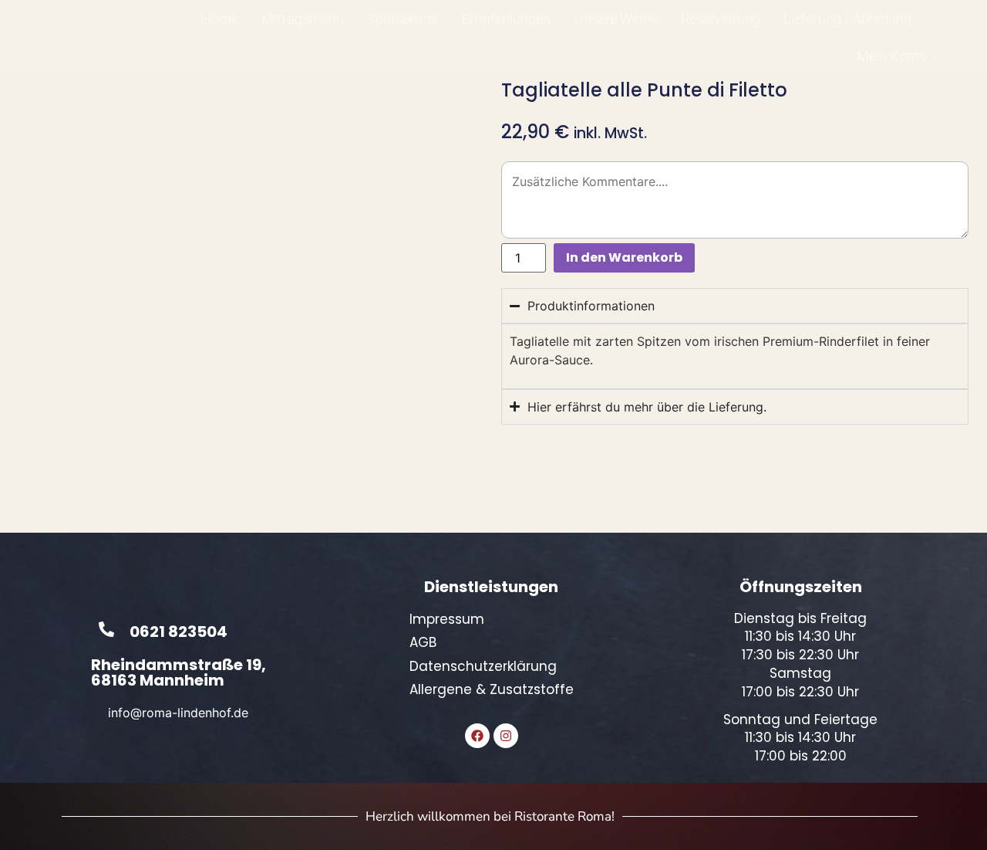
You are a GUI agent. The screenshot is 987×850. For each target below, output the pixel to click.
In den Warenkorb (624, 257)
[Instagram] (506, 735)
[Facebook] (477, 735)
